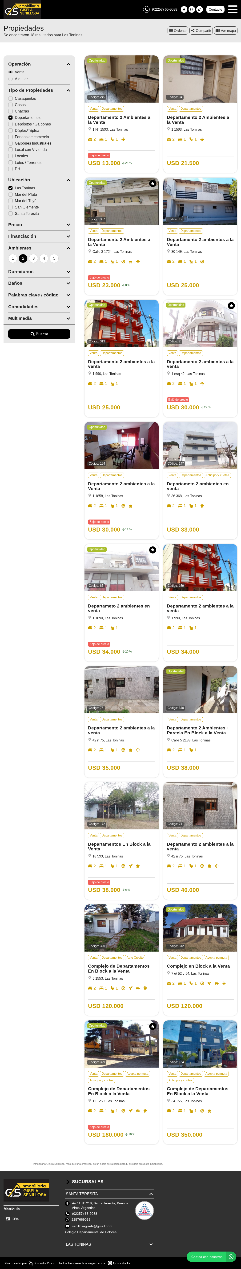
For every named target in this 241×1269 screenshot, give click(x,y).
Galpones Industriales (33, 143)
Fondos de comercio (32, 137)
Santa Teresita (27, 214)
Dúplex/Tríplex (27, 131)
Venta (19, 72)
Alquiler (21, 79)
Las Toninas (25, 188)
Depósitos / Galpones (33, 124)
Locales (21, 156)
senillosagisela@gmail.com (92, 1226)
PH (17, 169)
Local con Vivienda (31, 150)
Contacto (215, 9)
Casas (20, 105)
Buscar (42, 334)
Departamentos (27, 118)
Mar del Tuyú (25, 201)
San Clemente (27, 207)
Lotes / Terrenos (28, 163)
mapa (231, 31)
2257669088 (81, 1219)
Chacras (22, 111)
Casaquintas (25, 98)
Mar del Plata (26, 194)
